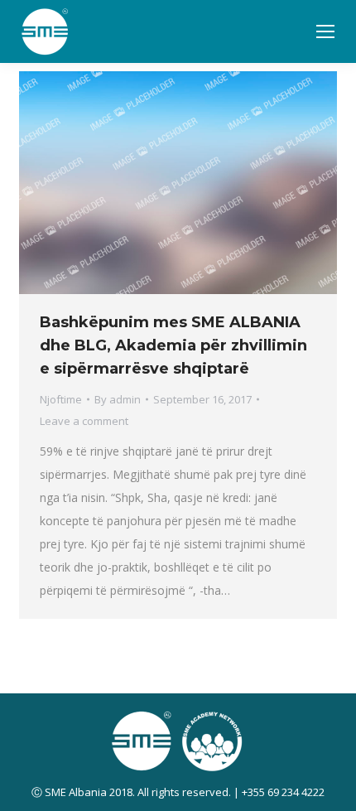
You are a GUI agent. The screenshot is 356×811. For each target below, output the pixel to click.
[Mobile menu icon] (325, 31)
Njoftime (61, 399)
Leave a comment (84, 420)
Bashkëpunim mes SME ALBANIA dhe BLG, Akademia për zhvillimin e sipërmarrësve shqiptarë (173, 345)
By (117, 399)
